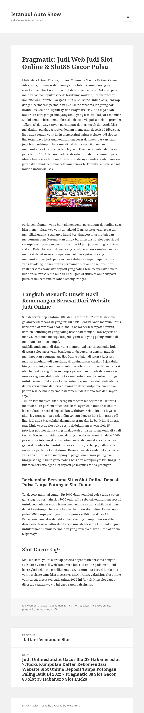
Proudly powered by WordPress (61, 705)
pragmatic (28, 609)
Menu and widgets (128, 21)
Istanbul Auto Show (36, 14)
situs (46, 609)
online (106, 605)
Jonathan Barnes (62, 605)
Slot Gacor (83, 605)
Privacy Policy (30, 705)
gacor (98, 605)
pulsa (39, 609)
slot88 (54, 609)
